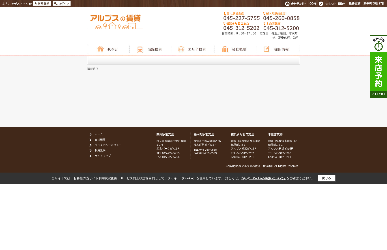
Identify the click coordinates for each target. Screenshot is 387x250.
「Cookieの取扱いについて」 (268, 178)
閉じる (326, 178)
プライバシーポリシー (108, 145)
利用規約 (100, 150)
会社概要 (100, 139)
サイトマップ (103, 155)
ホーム (99, 134)
